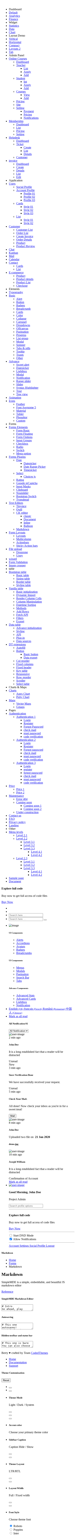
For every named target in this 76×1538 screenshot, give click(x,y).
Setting (20, 134)
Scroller (20, 680)
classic (27, 516)
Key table (21, 670)
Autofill (20, 647)
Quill (19, 509)
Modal (20, 341)
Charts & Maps (18, 687)
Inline (27, 522)
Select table (23, 683)
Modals (20, 970)
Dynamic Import (25, 595)
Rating (20, 479)
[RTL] (10, 1481)
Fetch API (22, 614)
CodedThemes (39, 1352)
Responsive (23, 674)
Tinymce (21, 506)
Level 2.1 (21, 835)
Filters (19, 618)
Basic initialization (27, 591)
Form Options (24, 437)
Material (21, 410)
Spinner (20, 344)
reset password (32, 733)
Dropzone (22, 552)
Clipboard (22, 489)
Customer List (24, 229)
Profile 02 (29, 196)
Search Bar (22, 977)
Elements (14, 289)
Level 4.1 (36, 851)
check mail (30, 730)
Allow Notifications (24, 1239)
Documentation (18, 1362)
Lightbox (21, 371)
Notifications (31, 117)
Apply (27, 71)
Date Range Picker (35, 466)
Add (26, 75)
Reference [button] (7, 1291)
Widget (13, 22)
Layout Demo (17, 35)
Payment (29, 111)
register (28, 769)
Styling (20, 631)
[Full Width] (10, 1502)
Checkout (21, 285)
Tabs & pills (23, 348)
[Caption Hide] (10, 1457)
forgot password (33, 772)
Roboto (17, 1526)
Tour (19, 391)
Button (20, 302)
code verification (33, 736)
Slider (19, 384)
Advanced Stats (25, 995)
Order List (22, 233)
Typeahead (22, 499)
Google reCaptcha (26, 483)
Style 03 (28, 213)
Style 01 (28, 206)
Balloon (28, 525)
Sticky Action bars (27, 545)
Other (19, 358)
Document (30, 519)
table (11, 568)
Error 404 (21, 799)
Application (16, 180)
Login (27, 720)
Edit (18, 177)
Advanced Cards (26, 998)
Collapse (21, 318)
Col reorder (23, 660)
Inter (16, 1533)
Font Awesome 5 (26, 407)
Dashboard (15, 9)
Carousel (21, 321)
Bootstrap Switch (26, 496)
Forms (12, 423)
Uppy (19, 555)
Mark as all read (18, 1016)
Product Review (25, 246)
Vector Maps (23, 703)
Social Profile (24, 187)
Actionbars (22, 542)
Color (19, 315)
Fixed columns (24, 664)
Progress (21, 335)
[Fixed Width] (10, 1505)
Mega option (23, 453)
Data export (30, 657)
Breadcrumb (23, 308)
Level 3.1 (29, 841)
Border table (23, 581)
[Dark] (10, 1415)
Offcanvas (22, 328)
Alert (19, 298)
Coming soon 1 (33, 805)
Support (13, 1365)
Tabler (20, 414)
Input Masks (23, 486)
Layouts (21, 535)
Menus (20, 967)
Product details (24, 279)
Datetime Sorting (26, 604)
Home (12, 1260)
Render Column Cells (29, 598)
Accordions (23, 943)
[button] (17, 1185)
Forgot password (33, 749)
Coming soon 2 (33, 809)
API (18, 634)
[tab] (10, 1387)
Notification (23, 377)
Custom (20, 420)
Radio (19, 446)
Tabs (19, 980)
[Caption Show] (10, 1454)
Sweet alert (22, 364)
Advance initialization (29, 627)
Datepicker (22, 368)
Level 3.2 (29, 845)
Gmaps (20, 706)
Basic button (31, 654)
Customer (21, 157)
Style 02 (28, 210)
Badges (20, 305)
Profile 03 (29, 200)
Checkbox (22, 443)
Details (28, 154)
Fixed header (23, 667)
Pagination (22, 331)
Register (28, 723)
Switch (20, 450)
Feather (20, 404)
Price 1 (20, 789)
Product (20, 242)
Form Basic (23, 430)
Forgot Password (33, 726)
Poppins (18, 1529)
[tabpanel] (38, 1451)
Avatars (20, 946)
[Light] (10, 1412)
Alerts (19, 939)
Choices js (30, 476)
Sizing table (23, 578)
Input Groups (24, 440)
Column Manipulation (29, 601)
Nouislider (22, 493)
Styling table (23, 585)
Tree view (22, 394)
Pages (12, 710)
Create (27, 147)
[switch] (11, 1235)
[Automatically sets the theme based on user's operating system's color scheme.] (10, 1418)
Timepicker (30, 470)
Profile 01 (29, 193)
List (26, 68)
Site (18, 104)
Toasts (20, 354)
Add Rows (22, 611)
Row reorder (23, 677)
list (25, 81)
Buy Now (7, 902)
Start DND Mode (23, 1235)
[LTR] (10, 1478)
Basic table (22, 575)
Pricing (20, 101)
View (27, 94)
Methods (21, 608)
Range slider (23, 381)
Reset (6, 1380)
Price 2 (20, 792)
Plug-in (20, 637)
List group (22, 338)
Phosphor (21, 417)
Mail (12, 1116)
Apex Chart (23, 693)
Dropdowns (23, 325)
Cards (19, 265)
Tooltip (20, 351)
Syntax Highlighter (27, 387)
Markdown (22, 529)
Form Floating (24, 433)
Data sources (23, 641)
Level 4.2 (36, 855)
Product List (23, 282)
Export (20, 621)
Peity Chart (22, 697)
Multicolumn (23, 539)
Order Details (24, 239)
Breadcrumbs (24, 953)
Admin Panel (16, 55)
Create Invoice (24, 236)
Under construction (27, 812)
